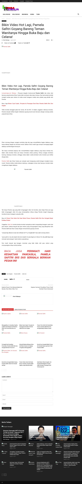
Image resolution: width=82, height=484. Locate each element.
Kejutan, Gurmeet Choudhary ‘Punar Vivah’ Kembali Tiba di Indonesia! (42, 288)
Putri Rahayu (6, 40)
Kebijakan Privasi (29, 1)
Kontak (10, 1)
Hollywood (6, 14)
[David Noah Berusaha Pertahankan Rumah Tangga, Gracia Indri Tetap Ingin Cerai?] (5, 445)
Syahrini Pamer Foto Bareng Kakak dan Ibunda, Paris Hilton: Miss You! (12, 288)
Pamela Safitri (5, 161)
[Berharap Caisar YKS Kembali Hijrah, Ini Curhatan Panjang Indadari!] (5, 464)
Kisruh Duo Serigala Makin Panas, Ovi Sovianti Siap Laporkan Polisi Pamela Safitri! (45, 346)
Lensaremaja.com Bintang (9, 93)
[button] (78, 14)
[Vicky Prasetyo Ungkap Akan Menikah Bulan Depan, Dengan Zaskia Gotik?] (59, 445)
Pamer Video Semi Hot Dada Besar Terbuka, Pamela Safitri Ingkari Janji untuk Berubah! (26, 363)
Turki (38, 14)
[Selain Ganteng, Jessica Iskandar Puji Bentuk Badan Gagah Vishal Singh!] (32, 445)
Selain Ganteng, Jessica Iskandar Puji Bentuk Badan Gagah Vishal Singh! (45, 445)
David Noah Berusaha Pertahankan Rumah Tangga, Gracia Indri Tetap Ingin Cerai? (18, 445)
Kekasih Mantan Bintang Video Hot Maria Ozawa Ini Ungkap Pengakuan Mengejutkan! (26, 346)
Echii (31, 439)
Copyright (22, 1)
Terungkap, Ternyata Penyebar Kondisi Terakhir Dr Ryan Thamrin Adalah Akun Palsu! (17, 453)
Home (3, 18)
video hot (10, 224)
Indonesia (25, 14)
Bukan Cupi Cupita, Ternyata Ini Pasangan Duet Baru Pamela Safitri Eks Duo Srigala (26, 327)
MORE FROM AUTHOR (20, 309)
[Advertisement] (27, 78)
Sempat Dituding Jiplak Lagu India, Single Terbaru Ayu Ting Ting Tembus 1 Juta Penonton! (72, 464)
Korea (32, 14)
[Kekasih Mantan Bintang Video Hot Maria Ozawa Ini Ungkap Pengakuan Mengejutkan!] (27, 337)
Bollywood (16, 14)
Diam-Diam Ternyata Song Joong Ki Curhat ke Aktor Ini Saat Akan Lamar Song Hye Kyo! (40, 435)
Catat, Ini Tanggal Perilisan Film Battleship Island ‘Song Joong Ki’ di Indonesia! (44, 453)
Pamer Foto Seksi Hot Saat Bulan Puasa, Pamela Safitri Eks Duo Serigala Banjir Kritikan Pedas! (45, 327)
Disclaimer (16, 1)
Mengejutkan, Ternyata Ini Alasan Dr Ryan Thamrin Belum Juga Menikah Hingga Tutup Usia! (67, 435)
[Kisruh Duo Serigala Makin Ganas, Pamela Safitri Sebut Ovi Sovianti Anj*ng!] (10, 355)
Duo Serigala (9, 273)
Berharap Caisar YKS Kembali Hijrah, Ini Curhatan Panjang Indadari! (17, 464)
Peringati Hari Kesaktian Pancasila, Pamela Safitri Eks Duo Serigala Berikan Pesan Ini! (10, 346)
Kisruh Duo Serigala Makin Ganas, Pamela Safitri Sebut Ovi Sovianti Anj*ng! (10, 363)
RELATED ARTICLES (8, 309)
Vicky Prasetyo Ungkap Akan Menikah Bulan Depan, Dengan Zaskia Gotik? (71, 445)
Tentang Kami (5, 1)
